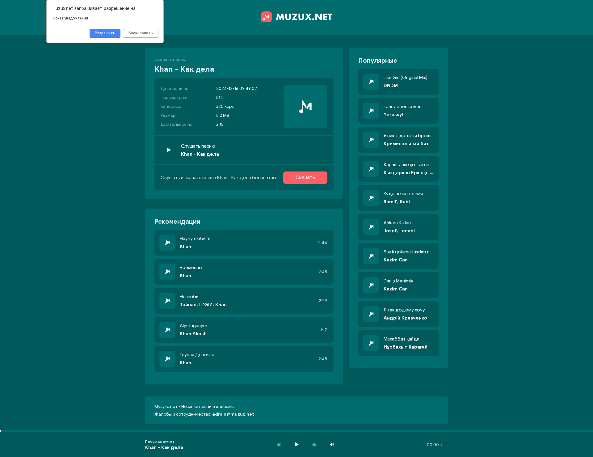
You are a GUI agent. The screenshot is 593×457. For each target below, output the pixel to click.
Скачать (305, 178)
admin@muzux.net (233, 414)
